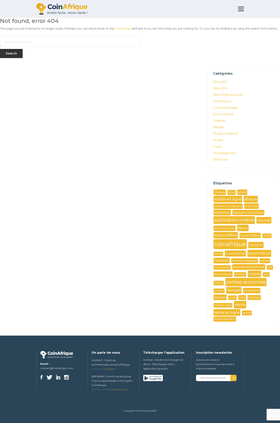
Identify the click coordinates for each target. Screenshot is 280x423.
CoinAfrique (222, 101)
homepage (123, 28)
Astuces (264, 220)
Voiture (247, 312)
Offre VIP (218, 283)
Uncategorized (224, 153)
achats (242, 192)
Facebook (221, 260)
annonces (251, 206)
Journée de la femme (248, 267)
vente (240, 304)
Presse (218, 140)
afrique (250, 199)
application (222, 212)
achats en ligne (227, 199)
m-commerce (223, 274)
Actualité (220, 82)
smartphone (252, 290)
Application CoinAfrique (248, 212)
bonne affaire (225, 235)
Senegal (234, 290)
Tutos (217, 146)
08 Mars (219, 192)
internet (264, 260)
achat (231, 192)
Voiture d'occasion (224, 318)
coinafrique (230, 244)
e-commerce (235, 253)
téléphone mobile (223, 305)
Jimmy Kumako (222, 267)
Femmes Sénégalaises (244, 260)
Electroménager (225, 108)
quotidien (219, 290)
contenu (256, 245)
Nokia (266, 274)
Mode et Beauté (225, 133)
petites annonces (246, 282)
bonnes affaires (250, 235)
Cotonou (218, 254)
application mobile (234, 220)
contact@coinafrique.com (56, 368)
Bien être (220, 88)
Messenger (240, 274)
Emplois (219, 120)
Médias (218, 127)
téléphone (254, 297)
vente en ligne (227, 312)
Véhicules (220, 159)
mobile (254, 274)
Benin (243, 228)
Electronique (223, 114)
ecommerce (259, 253)
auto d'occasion (224, 228)
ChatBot (267, 235)
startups (220, 297)
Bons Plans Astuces (228, 95)
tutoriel (232, 297)
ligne (269, 267)
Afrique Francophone (228, 206)
